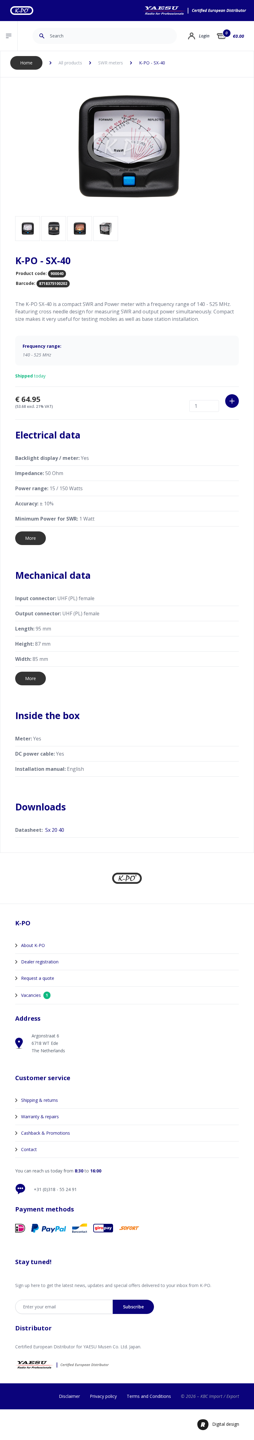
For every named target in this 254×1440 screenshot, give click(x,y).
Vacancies (34, 995)
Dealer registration (40, 962)
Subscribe (133, 1307)
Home (26, 63)
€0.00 (238, 36)
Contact (29, 1149)
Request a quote (37, 978)
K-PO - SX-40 (152, 63)
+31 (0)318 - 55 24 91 (55, 1189)
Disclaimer (69, 1396)
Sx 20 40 (54, 830)
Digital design (225, 1424)
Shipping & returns (39, 1100)
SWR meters (110, 63)
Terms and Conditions (149, 1396)
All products (70, 63)
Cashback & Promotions (45, 1133)
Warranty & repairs (40, 1116)
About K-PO (33, 945)
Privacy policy (103, 1396)
